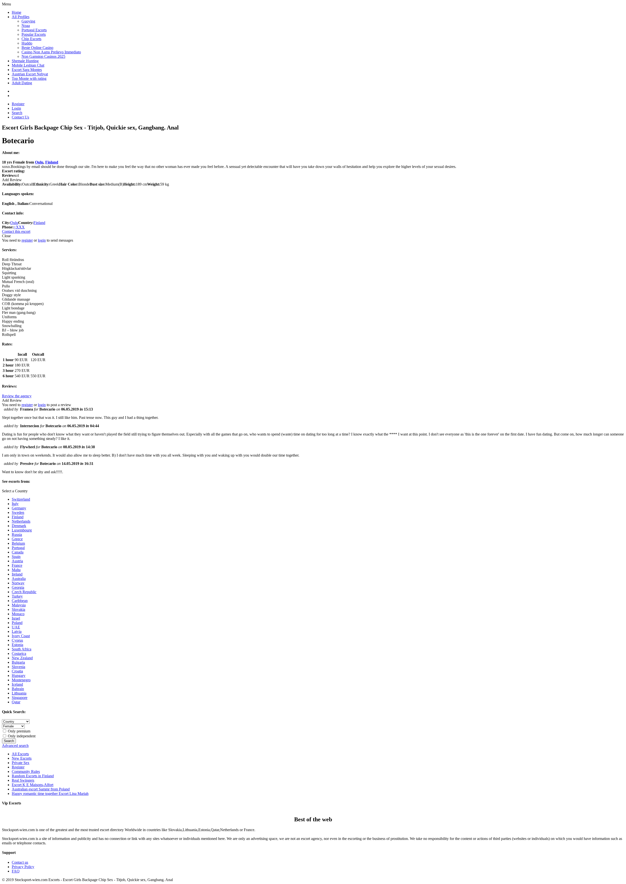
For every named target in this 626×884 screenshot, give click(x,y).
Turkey (17, 596)
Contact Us (20, 117)
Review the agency (17, 396)
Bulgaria (18, 662)
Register (18, 104)
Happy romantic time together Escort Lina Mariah (50, 793)
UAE (16, 627)
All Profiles (20, 17)
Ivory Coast (21, 636)
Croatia (17, 671)
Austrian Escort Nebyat (30, 74)
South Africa (21, 649)
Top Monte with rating (29, 78)
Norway (18, 583)
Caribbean (20, 601)
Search (17, 113)
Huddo (27, 43)
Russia (17, 534)
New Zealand (22, 658)
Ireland (17, 574)
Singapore (19, 697)
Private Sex (20, 763)
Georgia (18, 587)
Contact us (20, 862)
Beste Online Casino (37, 48)
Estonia (17, 645)
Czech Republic (24, 592)
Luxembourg (22, 530)
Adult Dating (22, 83)
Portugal (18, 548)
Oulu (39, 162)
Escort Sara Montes (27, 70)
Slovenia (18, 667)
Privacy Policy (23, 867)
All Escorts (20, 754)
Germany (19, 508)
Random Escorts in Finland (33, 776)
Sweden (18, 512)
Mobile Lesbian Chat (28, 65)
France (17, 565)
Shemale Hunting (25, 61)
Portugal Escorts (34, 30)
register (27, 240)
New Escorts (22, 758)
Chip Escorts (31, 39)
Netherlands (21, 521)
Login (16, 108)
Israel (16, 618)
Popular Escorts (34, 34)
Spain (16, 556)
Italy (15, 504)
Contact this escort (16, 231)
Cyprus (17, 640)
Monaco (18, 614)
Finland (51, 162)
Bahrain (18, 689)
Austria (17, 561)
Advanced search (15, 745)
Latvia (17, 631)
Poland (17, 623)
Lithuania (19, 693)
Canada (17, 552)
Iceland (17, 684)
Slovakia (18, 609)
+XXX (19, 227)
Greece (17, 539)
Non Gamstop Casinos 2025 (43, 56)
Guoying (28, 21)
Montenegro (21, 680)
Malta (16, 570)
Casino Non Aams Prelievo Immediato (51, 52)
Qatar (16, 702)
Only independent (21, 736)
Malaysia (19, 605)
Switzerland (21, 499)
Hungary (18, 675)
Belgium (18, 543)
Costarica (19, 653)
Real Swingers (23, 780)
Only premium (18, 731)
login (42, 240)
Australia (19, 579)
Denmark (19, 526)
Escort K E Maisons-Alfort (32, 785)
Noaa (26, 26)
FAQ (16, 871)
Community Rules (26, 771)
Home (16, 12)
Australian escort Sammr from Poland (41, 789)
